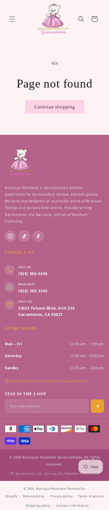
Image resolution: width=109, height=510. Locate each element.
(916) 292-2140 (32, 290)
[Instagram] (10, 236)
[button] (12, 19)
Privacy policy (61, 496)
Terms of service (91, 496)
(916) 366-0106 (32, 273)
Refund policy (34, 496)
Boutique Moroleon (51, 488)
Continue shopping (54, 107)
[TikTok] (24, 236)
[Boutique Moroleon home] (20, 162)
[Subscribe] (97, 406)
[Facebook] (38, 236)
